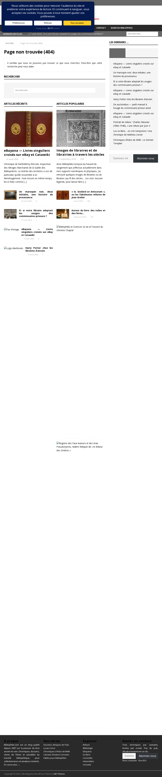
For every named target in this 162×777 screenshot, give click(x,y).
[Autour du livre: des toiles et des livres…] (62, 214)
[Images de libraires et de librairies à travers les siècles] (80, 128)
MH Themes (59, 774)
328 (82, 159)
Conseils (87, 764)
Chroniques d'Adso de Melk (57, 751)
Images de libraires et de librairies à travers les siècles (80, 152)
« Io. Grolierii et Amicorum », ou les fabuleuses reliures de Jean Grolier (88, 194)
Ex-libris (86, 754)
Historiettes (88, 761)
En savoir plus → (12, 764)
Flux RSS (142, 760)
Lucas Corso (49, 748)
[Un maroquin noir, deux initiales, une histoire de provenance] (10, 195)
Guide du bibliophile (122, 28)
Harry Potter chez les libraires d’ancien (39, 249)
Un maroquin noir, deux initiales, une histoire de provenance (36, 194)
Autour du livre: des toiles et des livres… (88, 212)
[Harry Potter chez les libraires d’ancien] (13, 248)
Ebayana (87, 751)
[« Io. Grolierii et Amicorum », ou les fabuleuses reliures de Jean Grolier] (62, 195)
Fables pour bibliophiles (55, 758)
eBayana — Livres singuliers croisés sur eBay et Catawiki (27, 152)
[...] (25, 181)
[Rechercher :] (142, 33)
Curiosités (88, 758)
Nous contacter (129, 760)
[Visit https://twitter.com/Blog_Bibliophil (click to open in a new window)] (159, 3)
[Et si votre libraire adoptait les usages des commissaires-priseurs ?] (10, 214)
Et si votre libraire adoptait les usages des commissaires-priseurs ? (36, 213)
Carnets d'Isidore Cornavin (56, 754)
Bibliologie (88, 748)
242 (88, 201)
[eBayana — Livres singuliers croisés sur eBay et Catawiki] (28, 128)
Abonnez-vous (145, 158)
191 (91, 217)
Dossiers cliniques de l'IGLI (56, 744)
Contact (101, 28)
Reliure (86, 744)
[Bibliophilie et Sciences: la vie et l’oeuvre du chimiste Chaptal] (79, 228)
